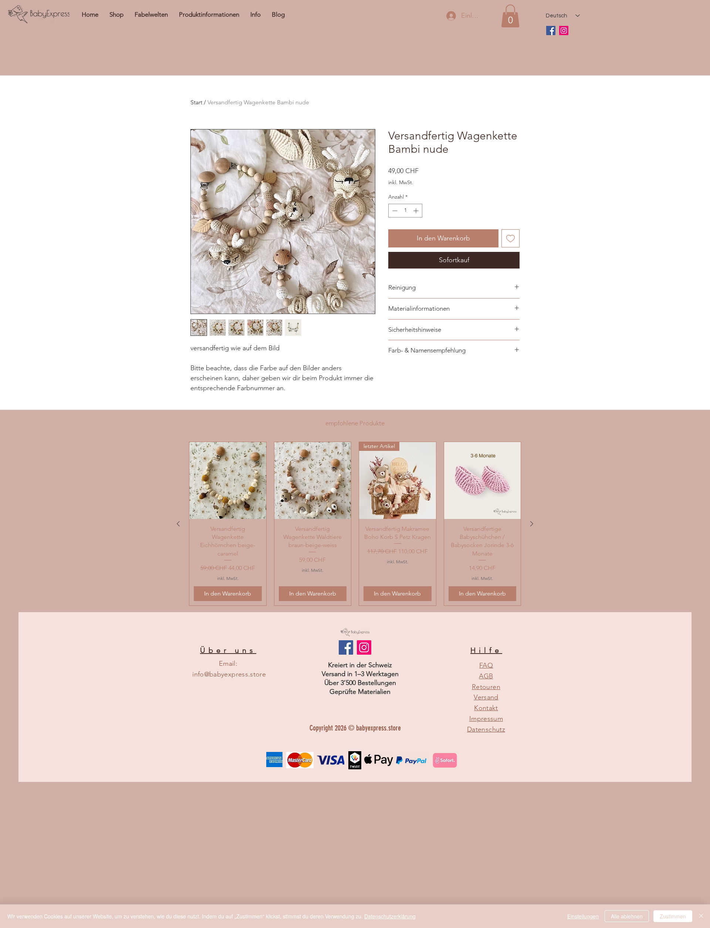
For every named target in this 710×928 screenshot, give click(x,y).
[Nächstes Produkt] (531, 523)
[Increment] (416, 210)
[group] (355, 523)
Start (196, 102)
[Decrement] (394, 210)
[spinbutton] (405, 210)
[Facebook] (550, 30)
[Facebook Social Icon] (346, 647)
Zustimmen (673, 916)
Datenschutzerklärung (390, 916)
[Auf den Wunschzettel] (510, 238)
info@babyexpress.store (229, 674)
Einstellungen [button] (583, 916)
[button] (255, 14)
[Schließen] (701, 916)
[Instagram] (563, 30)
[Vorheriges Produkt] (178, 523)
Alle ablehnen (627, 916)
